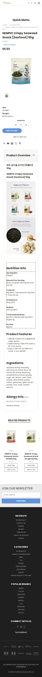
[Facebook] (4, 143)
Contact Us (21, 523)
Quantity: (21, 120)
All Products (21, 551)
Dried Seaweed (21, 566)
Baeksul (21, 600)
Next (39, 438)
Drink (21, 557)
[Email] (8, 143)
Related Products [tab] (19, 420)
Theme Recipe (21, 532)
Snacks (21, 572)
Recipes (21, 529)
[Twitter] (16, 143)
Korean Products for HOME (21, 575)
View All (21, 613)
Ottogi (21, 591)
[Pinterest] (20, 143)
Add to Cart (11, 470)
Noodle (21, 563)
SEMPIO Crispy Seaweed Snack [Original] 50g (31, 456)
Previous (2, 438)
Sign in (16, 535)
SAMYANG (21, 610)
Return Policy (21, 520)
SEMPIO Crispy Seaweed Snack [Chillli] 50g (11, 456)
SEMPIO (21, 588)
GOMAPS (21, 597)
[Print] (12, 143)
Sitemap (21, 538)
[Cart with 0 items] (35, 3)
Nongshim (21, 607)
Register (25, 535)
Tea (21, 560)
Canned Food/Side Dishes (21, 554)
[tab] (21, 155)
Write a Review (10, 44)
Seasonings (21, 569)
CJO (21, 604)
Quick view (11, 465)
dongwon (21, 594)
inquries (21, 526)
